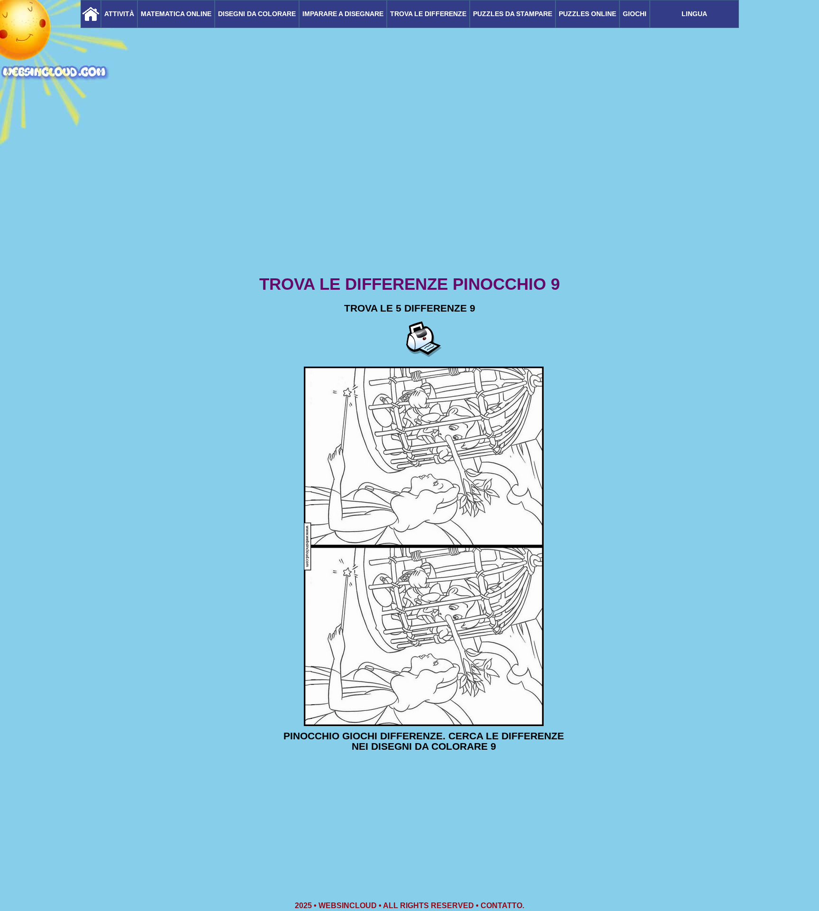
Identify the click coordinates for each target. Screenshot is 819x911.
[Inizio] (90, 14)
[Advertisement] (409, 199)
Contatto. (502, 906)
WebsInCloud (347, 906)
